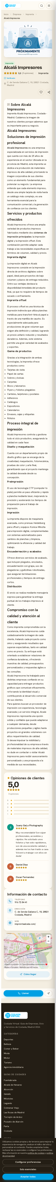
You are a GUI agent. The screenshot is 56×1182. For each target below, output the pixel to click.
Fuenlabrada (10, 1080)
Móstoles (8, 1098)
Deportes (8, 1039)
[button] (28, 39)
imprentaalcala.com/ (25, 924)
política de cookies (36, 1153)
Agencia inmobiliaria (13, 1067)
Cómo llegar (30, 974)
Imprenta (30, 14)
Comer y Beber (11, 1048)
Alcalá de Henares (13, 1084)
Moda (7, 1053)
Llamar (25, 993)
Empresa (17, 14)
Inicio (6, 14)
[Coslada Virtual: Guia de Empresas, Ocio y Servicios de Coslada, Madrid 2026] (12, 5)
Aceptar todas (28, 1176)
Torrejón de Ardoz (13, 1117)
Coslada (8, 1130)
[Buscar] (41, 6)
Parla (6, 1126)
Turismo (8, 1062)
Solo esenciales (28, 1169)
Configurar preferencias (28, 1162)
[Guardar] (41, 92)
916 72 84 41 (21, 902)
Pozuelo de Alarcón (13, 1121)
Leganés (8, 1103)
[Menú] (49, 6)
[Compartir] (49, 92)
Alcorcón (8, 1089)
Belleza (7, 1044)
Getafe (7, 1094)
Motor (7, 1057)
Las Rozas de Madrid (14, 1112)
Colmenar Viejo (11, 1107)
